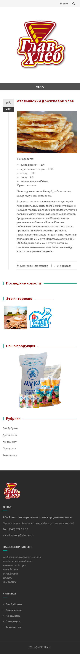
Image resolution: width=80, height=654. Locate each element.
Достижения (10, 434)
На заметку (41, 265)
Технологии (10, 455)
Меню (64, 3)
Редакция (65, 265)
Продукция (9, 448)
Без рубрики (10, 428)
